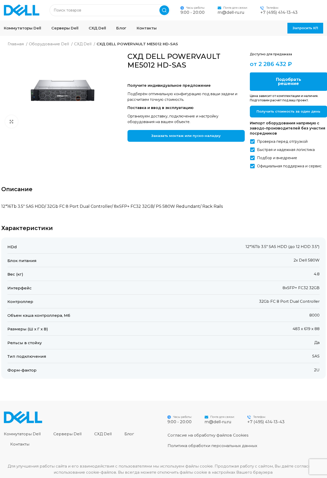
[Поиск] (164, 10)
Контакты (19, 444)
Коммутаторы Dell (22, 433)
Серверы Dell (67, 433)
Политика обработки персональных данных (212, 445)
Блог (129, 433)
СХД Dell (83, 43)
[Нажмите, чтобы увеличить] (11, 121)
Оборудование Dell (49, 43)
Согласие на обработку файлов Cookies (208, 435)
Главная (16, 43)
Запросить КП (305, 28)
